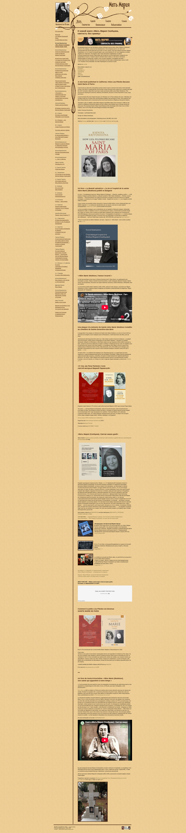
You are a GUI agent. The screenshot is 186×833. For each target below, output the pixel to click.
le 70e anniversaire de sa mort (102, 695)
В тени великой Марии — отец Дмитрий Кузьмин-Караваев (62, 137)
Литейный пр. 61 (59, 164)
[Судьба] (93, 23)
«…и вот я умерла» (60, 159)
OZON (96, 718)
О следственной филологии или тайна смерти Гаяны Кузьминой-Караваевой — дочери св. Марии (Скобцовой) (63, 242)
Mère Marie (81, 690)
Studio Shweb (72, 826)
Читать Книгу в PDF (99, 533)
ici (119, 199)
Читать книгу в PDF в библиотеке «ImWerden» (90, 418)
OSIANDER (81, 71)
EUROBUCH (81, 70)
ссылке (85, 64)
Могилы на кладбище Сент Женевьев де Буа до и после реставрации (62, 307)
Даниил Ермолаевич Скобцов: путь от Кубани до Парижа (62, 208)
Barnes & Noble (99, 121)
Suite (85, 350)
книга (104, 483)
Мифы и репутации (60, 302)
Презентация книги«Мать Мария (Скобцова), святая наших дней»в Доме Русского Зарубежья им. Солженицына (62, 84)
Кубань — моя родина (61, 201)
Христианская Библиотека (93, 420)
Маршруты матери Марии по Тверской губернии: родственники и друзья (62, 145)
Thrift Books (109, 121)
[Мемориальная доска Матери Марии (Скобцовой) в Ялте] (85, 545)
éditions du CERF (91, 206)
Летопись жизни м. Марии (62, 130)
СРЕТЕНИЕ (120, 512)
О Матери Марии (60, 169)
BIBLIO (79, 73)
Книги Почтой (88, 423)
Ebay (114, 121)
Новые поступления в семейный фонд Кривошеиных (60, 314)
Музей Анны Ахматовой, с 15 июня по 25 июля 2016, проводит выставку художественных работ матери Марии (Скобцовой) (62, 62)
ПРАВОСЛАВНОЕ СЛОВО (85, 514)
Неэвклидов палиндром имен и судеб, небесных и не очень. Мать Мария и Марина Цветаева (61, 74)
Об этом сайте (59, 31)
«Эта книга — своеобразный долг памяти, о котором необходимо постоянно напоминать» (61, 96)
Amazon (84, 121)
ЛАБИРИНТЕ (94, 512)
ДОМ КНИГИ (113, 512)
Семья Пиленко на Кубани (62, 127)
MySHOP (102, 718)
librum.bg (123, 217)
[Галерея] (108, 23)
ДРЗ (102, 779)
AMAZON (80, 75)
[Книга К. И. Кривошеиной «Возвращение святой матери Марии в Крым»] (85, 528)
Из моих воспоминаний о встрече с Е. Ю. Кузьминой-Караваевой (62, 221)
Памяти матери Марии (61, 105)
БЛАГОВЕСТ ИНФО (93, 426)
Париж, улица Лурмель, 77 (62, 215)
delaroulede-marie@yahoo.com (66, 829)
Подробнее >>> (98, 549)
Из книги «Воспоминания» (62, 275)
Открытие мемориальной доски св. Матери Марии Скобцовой (62, 53)
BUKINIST (80, 68)
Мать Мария (58, 287)
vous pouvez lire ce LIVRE (92, 667)
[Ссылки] (124, 23)
